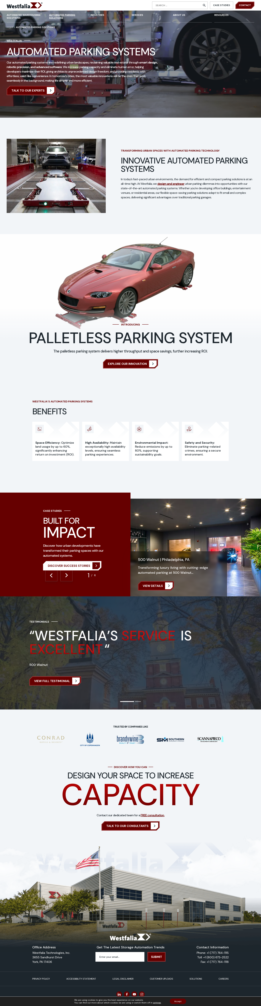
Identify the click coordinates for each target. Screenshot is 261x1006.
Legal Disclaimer (123, 978)
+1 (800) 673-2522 (216, 957)
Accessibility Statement (81, 978)
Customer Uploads (161, 978)
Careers (224, 978)
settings (157, 1002)
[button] (51, 575)
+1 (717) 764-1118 (218, 962)
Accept (178, 1001)
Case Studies (221, 5)
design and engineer (170, 184)
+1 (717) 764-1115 (218, 953)
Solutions (196, 978)
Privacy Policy (41, 978)
